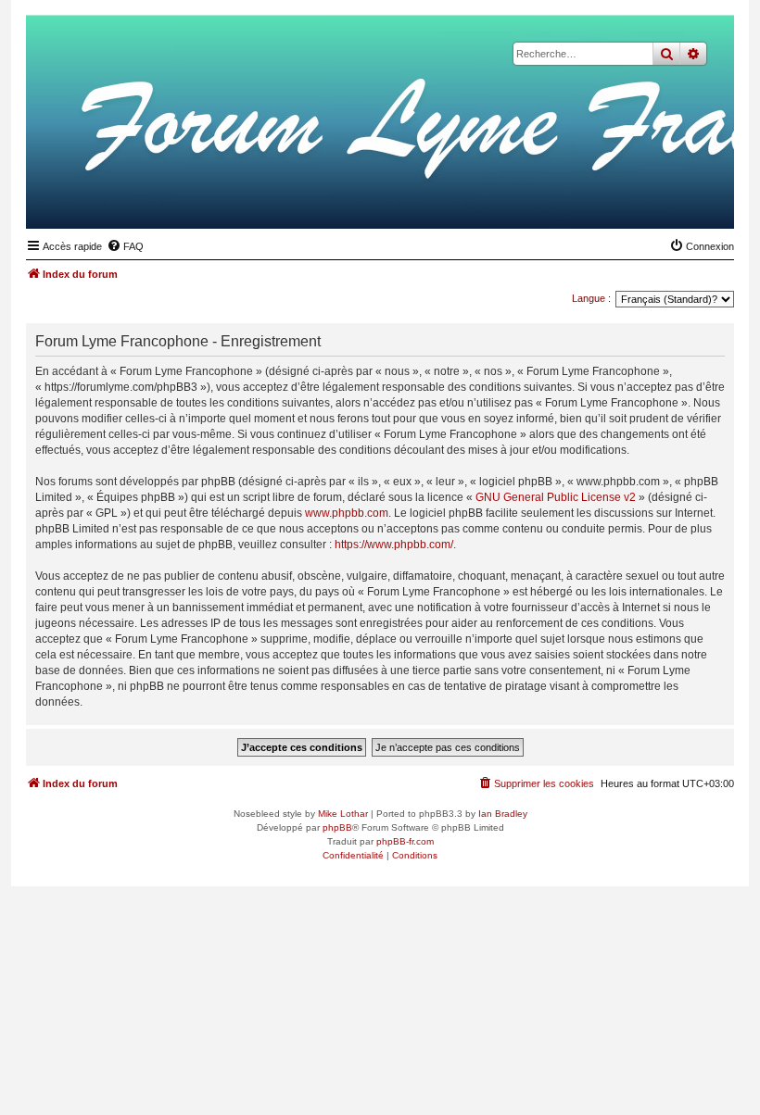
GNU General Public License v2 (555, 497)
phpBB (337, 827)
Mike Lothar (343, 813)
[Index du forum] (629, 200)
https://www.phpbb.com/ (394, 544)
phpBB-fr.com (405, 841)
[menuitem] (125, 246)
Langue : (591, 298)
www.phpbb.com (346, 513)
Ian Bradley (502, 813)
